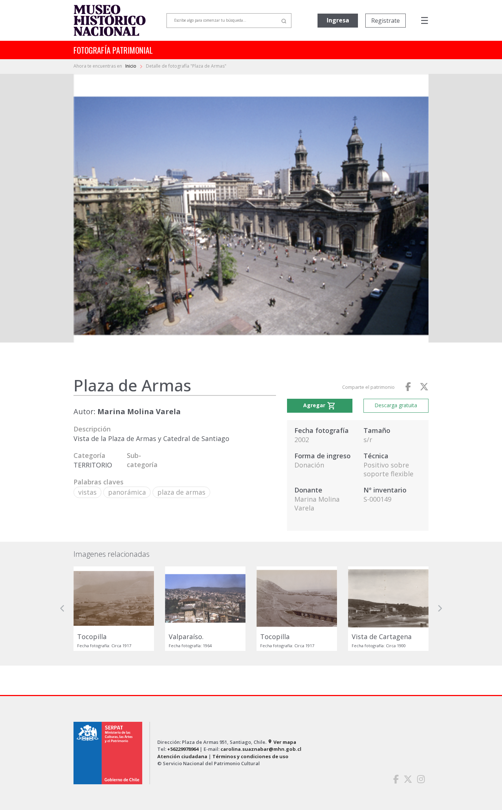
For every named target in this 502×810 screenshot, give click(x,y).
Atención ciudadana (182, 756)
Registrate (385, 21)
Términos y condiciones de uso (250, 756)
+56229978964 (182, 749)
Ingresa (338, 20)
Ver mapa (282, 742)
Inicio (131, 66)
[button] (62, 608)
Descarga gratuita (395, 405)
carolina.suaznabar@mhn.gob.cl (260, 749)
